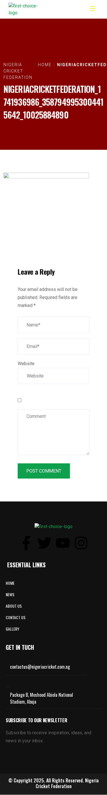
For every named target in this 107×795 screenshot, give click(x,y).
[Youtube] (63, 543)
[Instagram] (81, 543)
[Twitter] (44, 543)
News (10, 594)
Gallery (12, 629)
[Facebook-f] (26, 543)
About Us (14, 606)
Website (26, 363)
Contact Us (15, 617)
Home (10, 583)
